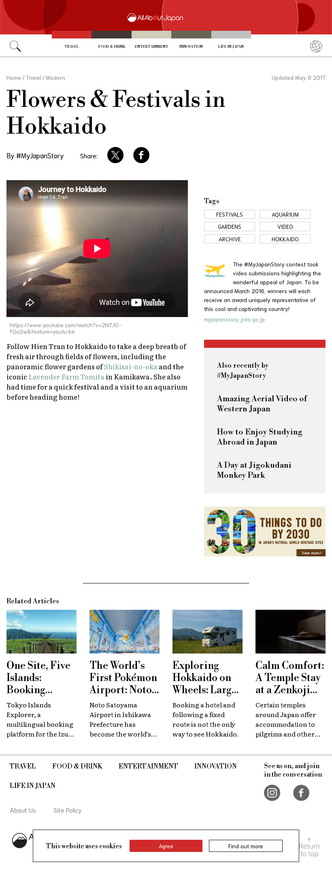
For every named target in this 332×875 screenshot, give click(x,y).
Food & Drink (111, 47)
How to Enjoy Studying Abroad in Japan (259, 437)
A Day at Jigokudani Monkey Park (254, 470)
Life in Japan (231, 47)
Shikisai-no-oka (130, 366)
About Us (23, 809)
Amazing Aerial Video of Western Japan (262, 404)
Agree (166, 845)
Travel (71, 47)
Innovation (191, 47)
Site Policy (67, 809)
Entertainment (151, 47)
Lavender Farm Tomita (66, 376)
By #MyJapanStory (35, 155)
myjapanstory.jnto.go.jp (234, 319)
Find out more (245, 845)
